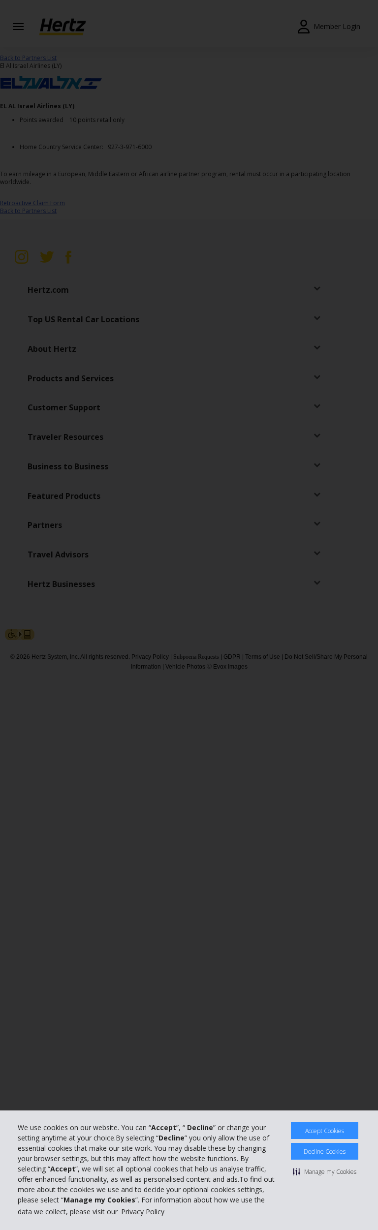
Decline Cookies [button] (325, 1151)
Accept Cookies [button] (324, 1131)
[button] (324, 1171)
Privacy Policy (142, 1211)
